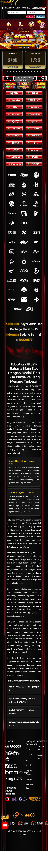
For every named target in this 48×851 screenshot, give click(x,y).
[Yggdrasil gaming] (24, 290)
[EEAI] (36, 232)
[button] (8, 40)
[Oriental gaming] (12, 232)
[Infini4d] (36, 299)
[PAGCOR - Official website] (14, 747)
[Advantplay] (36, 252)
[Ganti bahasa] (43, 8)
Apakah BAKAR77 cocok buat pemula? (21, 712)
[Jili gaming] (24, 223)
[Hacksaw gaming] (12, 299)
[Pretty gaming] (36, 204)
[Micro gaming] (12, 204)
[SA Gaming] (36, 223)
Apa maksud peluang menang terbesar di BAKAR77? (22, 700)
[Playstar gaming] (12, 271)
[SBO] (12, 175)
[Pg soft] (12, 242)
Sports (29, 749)
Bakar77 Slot (24, 422)
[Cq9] (24, 271)
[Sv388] (30, 309)
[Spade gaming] (12, 261)
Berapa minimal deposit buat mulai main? (24, 723)
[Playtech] (12, 194)
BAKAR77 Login (23, 519)
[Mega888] (24, 299)
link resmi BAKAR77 (25, 661)
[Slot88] (12, 280)
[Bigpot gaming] (12, 223)
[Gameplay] (24, 204)
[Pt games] (12, 252)
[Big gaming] (24, 213)
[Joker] (36, 261)
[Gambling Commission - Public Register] (14, 754)
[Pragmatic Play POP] (24, 242)
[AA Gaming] (36, 242)
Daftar (40, 16)
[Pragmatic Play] (24, 184)
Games (29, 779)
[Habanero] (24, 261)
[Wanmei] (24, 194)
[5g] (24, 252)
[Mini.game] (12, 213)
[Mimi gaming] (24, 280)
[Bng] (36, 271)
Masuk (30, 16)
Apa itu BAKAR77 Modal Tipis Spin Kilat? (24, 688)
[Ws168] (18, 309)
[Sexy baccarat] (36, 194)
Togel (28, 765)
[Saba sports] (36, 175)
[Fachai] (36, 280)
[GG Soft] (36, 184)
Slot (27, 759)
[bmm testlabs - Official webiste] (18, 773)
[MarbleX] (24, 232)
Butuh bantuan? (34, 7)
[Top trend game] (36, 213)
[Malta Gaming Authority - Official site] (16, 780)
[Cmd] (24, 175)
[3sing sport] (12, 184)
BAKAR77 (36, 386)
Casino (29, 754)
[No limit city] (12, 290)
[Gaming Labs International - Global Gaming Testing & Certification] (12, 767)
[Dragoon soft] (36, 290)
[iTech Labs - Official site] (8, 760)
